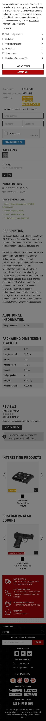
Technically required (14, 34)
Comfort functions (13, 43)
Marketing (9, 48)
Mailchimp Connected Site (16, 58)
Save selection (23, 66)
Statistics (9, 39)
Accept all (22, 72)
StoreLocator (10, 53)
